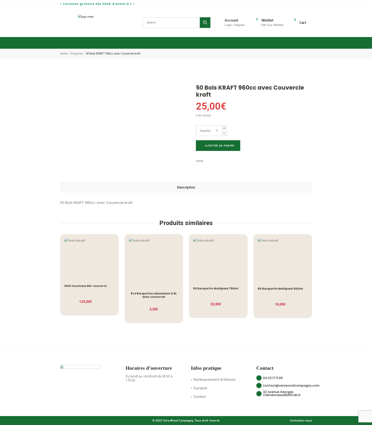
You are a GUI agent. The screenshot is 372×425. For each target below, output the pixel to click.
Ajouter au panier (219, 145)
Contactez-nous (301, 420)
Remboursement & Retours (215, 379)
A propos (200, 388)
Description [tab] (186, 187)
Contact (200, 397)
